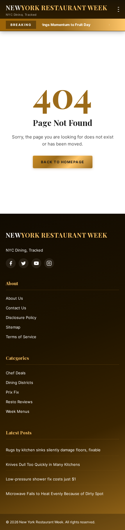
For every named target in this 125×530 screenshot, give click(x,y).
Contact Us (16, 308)
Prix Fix (12, 392)
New (56, 7)
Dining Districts (19, 382)
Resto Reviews (19, 401)
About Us (14, 298)
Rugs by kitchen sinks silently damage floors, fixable (53, 449)
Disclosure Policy (21, 317)
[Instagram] (49, 263)
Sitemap (13, 327)
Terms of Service (21, 336)
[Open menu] (118, 9)
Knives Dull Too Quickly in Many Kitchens (43, 464)
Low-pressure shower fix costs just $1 (41, 479)
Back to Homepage (62, 162)
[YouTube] (36, 263)
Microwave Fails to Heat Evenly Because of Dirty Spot (54, 493)
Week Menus (17, 411)
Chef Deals (16, 373)
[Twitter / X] (23, 263)
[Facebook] (11, 263)
